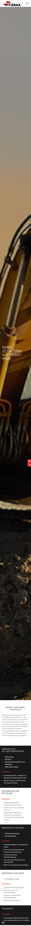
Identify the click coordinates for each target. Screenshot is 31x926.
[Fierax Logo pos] (12, 3)
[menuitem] (26, 3)
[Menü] (26, 3)
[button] (3, 923)
